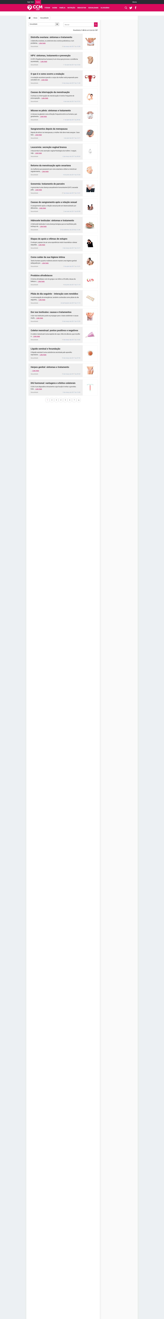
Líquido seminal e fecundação (45, 348)
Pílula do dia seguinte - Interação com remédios (54, 293)
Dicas (35, 18)
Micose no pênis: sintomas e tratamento (51, 110)
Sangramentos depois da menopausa (49, 128)
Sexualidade (93, 8)
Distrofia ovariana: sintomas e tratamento (51, 37)
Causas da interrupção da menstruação (50, 92)
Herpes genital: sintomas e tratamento (50, 367)
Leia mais (42, 43)
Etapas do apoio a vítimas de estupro (49, 238)
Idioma (134, 2)
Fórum (47, 8)
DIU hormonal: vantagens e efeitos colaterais (53, 383)
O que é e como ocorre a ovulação (47, 74)
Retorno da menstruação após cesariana (51, 165)
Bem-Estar (81, 8)
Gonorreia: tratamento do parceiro (48, 183)
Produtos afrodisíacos (41, 275)
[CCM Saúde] (34, 7)
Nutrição (71, 8)
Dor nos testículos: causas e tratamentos (51, 312)
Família (62, 8)
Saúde (38, 2)
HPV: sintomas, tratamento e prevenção (51, 55)
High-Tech (30, 2)
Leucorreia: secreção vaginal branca (49, 147)
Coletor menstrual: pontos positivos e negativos (54, 330)
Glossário (105, 8)
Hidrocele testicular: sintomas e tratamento (52, 220)
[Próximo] (78, 400)
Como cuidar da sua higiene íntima (48, 257)
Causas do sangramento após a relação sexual (54, 202)
